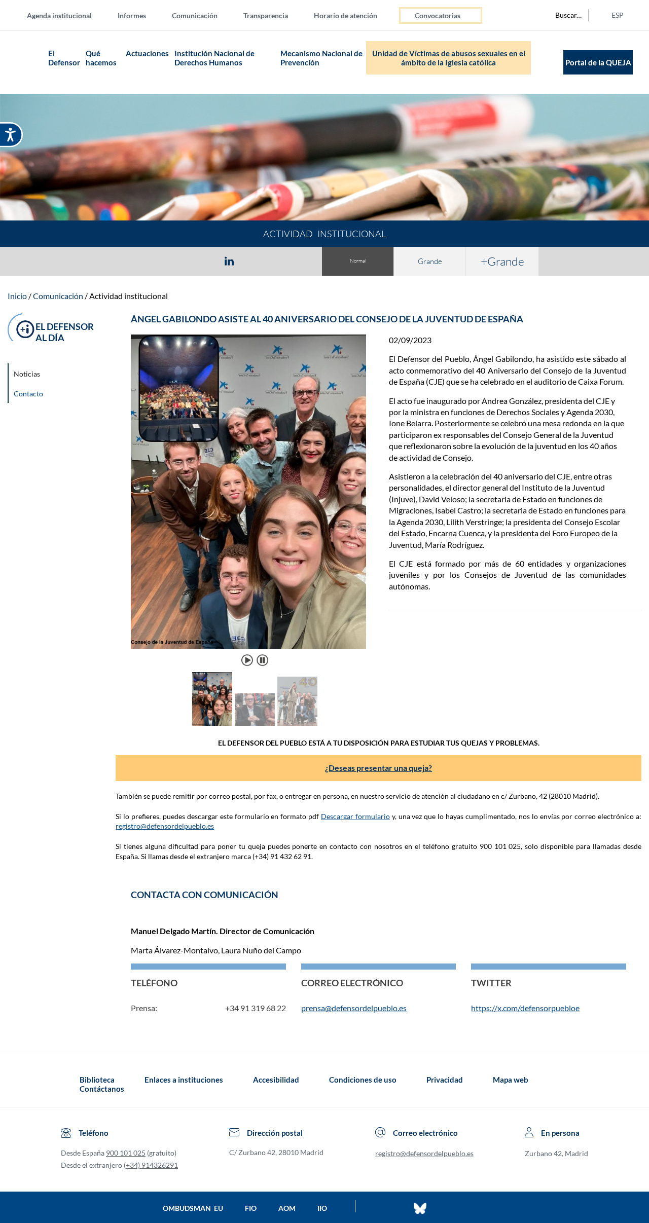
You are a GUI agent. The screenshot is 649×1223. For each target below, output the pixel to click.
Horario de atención (345, 15)
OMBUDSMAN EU (193, 1208)
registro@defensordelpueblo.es (165, 826)
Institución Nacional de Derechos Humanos (214, 58)
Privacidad (444, 1079)
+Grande (502, 261)
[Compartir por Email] (259, 260)
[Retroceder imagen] (143, 500)
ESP (617, 15)
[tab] (170, 260)
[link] (366, 500)
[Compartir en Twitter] (199, 260)
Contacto (28, 393)
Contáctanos (102, 1088)
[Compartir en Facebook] (170, 260)
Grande (430, 261)
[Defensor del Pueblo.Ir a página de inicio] (70, 1084)
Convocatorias (437, 15)
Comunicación (195, 15)
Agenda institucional (59, 15)
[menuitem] (67, 15)
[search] (562, 15)
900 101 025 (126, 1152)
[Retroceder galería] (149, 700)
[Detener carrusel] (262, 660)
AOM (287, 1208)
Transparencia (265, 15)
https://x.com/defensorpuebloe (525, 1008)
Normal (358, 260)
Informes (132, 15)
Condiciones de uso (362, 1079)
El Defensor (64, 58)
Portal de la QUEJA (598, 62)
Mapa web (510, 1079)
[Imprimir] (290, 260)
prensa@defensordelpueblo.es (354, 1008)
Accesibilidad (276, 1079)
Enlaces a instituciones (184, 1079)
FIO (251, 1208)
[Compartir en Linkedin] (229, 260)
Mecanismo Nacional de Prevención (321, 58)
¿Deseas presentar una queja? (378, 767)
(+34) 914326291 (151, 1165)
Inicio (17, 296)
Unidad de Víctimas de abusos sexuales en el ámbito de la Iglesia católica (448, 58)
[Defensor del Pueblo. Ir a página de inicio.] (25, 62)
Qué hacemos (101, 58)
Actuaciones (147, 53)
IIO (322, 1208)
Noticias (27, 373)
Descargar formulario (355, 816)
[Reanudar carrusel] (247, 660)
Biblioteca (97, 1079)
